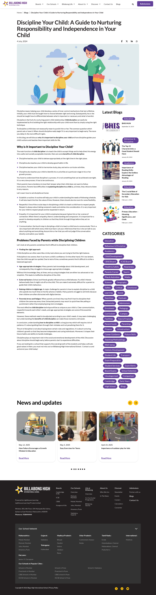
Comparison (128, 376)
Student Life (110, 355)
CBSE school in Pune (62, 575)
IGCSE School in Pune (62, 578)
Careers (117, 500)
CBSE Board (110, 261)
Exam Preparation (113, 360)
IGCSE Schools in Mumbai (28, 578)
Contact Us (108, 4)
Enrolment (109, 308)
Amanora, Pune (76, 509)
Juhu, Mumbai (76, 505)
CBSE (58, 501)
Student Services (112, 365)
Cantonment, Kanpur (86, 540)
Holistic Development (114, 350)
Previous (130, 403)
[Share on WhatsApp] (137, 41)
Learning (109, 292)
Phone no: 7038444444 (23, 514)
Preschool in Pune (61, 571)
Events (117, 496)
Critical (119, 287)
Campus (123, 313)
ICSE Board (126, 261)
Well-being (110, 345)
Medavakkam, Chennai (110, 546)
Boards (59, 488)
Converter (118, 508)
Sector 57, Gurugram (26, 559)
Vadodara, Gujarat (74, 514)
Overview (74, 492)
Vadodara (44, 540)
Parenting (126, 324)
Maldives (129, 540)
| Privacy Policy (53, 588)
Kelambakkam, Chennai (110, 543)
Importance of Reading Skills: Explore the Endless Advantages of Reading (130, 172)
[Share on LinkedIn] (132, 41)
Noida (81, 543)
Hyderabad (45, 549)
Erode (104, 540)
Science (108, 282)
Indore (59, 546)
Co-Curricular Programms (90, 499)
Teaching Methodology (115, 339)
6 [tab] (84, 469)
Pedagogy (123, 308)
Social (120, 292)
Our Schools (75, 488)
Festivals (122, 298)
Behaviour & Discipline (129, 140)
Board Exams (110, 371)
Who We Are (104, 492)
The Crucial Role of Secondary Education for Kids (130, 194)
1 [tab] (71, 469)
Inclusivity (109, 303)
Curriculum (110, 313)
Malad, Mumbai (76, 501)
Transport (125, 355)
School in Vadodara (95, 568)
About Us (104, 488)
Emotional (132, 287)
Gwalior (60, 543)
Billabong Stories (88, 504)
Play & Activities (112, 277)
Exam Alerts (130, 365)
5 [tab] (82, 469)
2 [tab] (73, 469)
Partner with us (134, 492)
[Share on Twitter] (127, 41)
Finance (108, 329)
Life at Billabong (89, 489)
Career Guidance (112, 334)
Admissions (124, 303)
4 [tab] (80, 469)
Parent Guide (111, 324)
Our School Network (28, 529)
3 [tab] (77, 469)
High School (110, 386)
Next (136, 403)
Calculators (119, 504)
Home (19, 12)
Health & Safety (112, 266)
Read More (24, 458)
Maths (127, 277)
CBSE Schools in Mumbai (27, 575)
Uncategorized (111, 376)
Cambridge (110, 381)
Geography (122, 282)
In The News (104, 496)
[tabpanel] (36, 436)
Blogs (118, 4)
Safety (108, 287)
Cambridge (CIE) (60, 493)
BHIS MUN (126, 123)
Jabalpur (60, 550)
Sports (127, 272)
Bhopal (59, 540)
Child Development (113, 256)
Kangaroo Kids (61, 505)
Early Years (125, 381)
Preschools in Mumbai (26, 571)
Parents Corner (111, 272)
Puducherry (106, 550)
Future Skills (130, 334)
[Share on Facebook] (121, 41)
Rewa (59, 553)
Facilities (109, 318)
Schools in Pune (60, 568)
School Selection (129, 371)
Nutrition (109, 298)
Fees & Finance (124, 318)
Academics (129, 163)
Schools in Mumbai (25, 568)
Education (128, 118)
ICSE (57, 498)
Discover (118, 488)
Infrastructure (123, 329)
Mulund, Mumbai (74, 497)
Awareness (129, 266)
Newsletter (119, 492)
